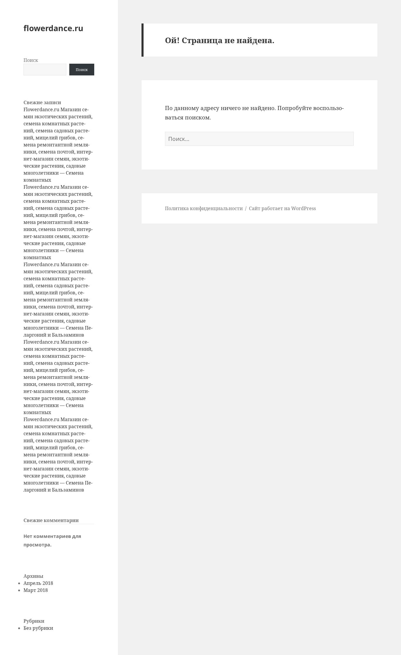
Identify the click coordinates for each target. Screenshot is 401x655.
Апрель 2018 (38, 583)
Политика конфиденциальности (204, 208)
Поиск (30, 60)
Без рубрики (38, 628)
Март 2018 (35, 590)
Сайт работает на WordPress (282, 208)
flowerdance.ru (53, 28)
